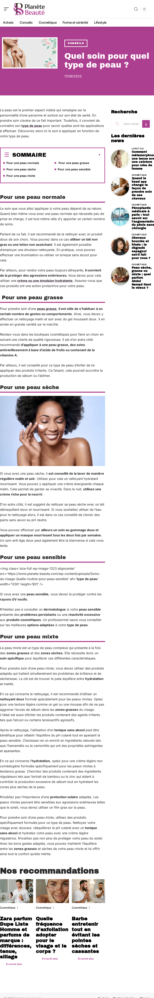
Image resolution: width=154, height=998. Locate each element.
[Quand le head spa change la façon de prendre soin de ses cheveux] (120, 187)
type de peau (31, 126)
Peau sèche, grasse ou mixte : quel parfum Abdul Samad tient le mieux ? (142, 277)
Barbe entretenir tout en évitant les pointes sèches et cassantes (86, 935)
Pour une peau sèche (21, 169)
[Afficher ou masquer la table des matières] (73, 155)
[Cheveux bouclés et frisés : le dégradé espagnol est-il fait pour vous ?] (120, 246)
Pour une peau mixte (20, 175)
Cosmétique (7, 907)
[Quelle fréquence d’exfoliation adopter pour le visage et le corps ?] (52, 891)
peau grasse (47, 309)
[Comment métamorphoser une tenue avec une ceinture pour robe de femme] (120, 159)
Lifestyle (138, 148)
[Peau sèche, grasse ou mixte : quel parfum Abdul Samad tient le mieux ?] (120, 276)
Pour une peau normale (22, 163)
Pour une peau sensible (74, 169)
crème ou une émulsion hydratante (45, 281)
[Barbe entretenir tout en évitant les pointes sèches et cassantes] (88, 891)
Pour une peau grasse (73, 163)
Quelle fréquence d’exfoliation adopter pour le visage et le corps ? (52, 935)
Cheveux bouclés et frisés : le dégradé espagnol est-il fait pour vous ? (141, 248)
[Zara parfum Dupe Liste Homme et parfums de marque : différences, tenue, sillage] (16, 891)
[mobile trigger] (7, 9)
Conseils (76, 43)
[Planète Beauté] (29, 9)
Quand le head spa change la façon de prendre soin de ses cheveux (142, 188)
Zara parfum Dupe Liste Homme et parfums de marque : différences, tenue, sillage (16, 937)
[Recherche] (136, 9)
